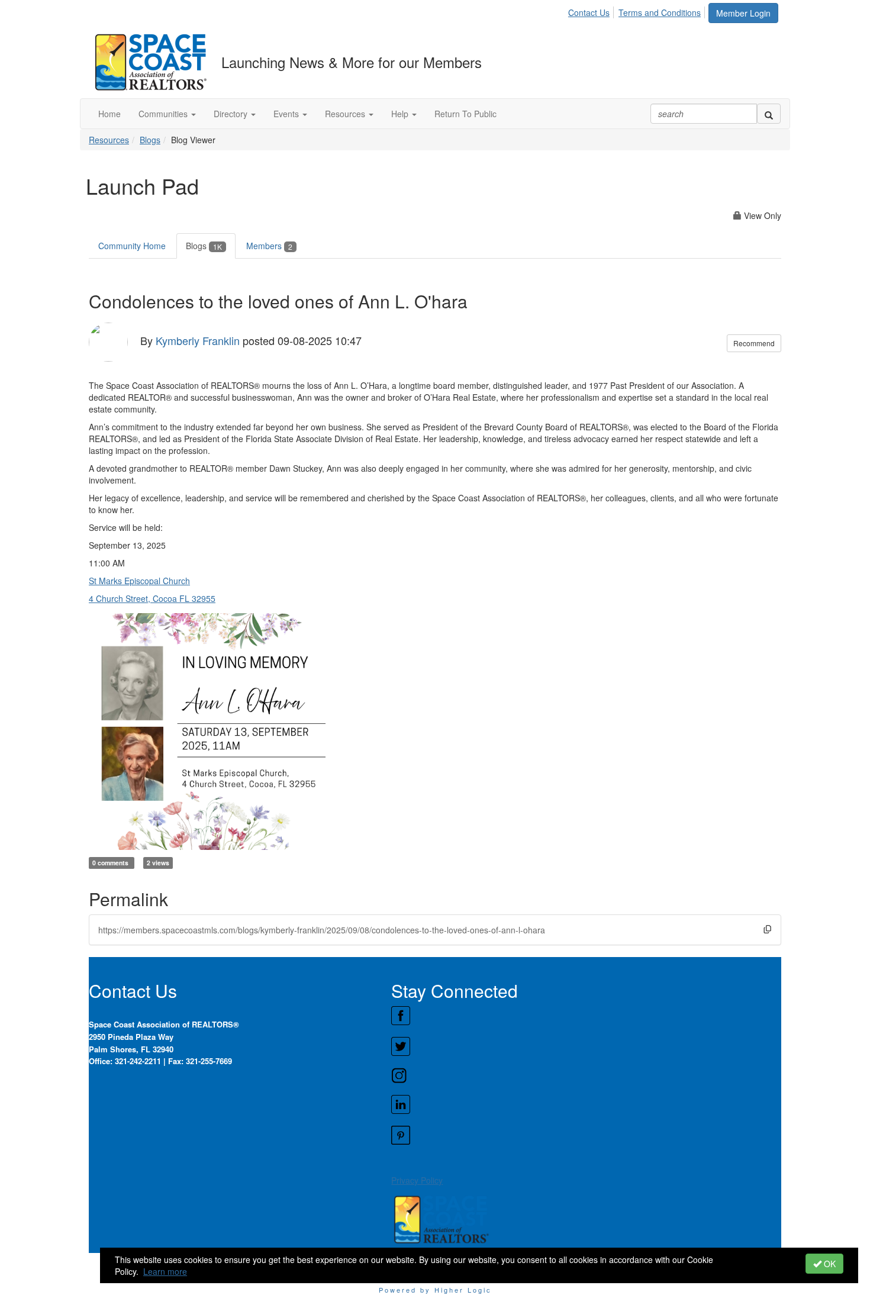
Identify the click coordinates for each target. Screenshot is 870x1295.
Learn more (165, 1271)
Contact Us (589, 12)
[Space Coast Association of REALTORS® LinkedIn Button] (586, 1104)
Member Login (743, 13)
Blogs (150, 140)
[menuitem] (592, 10)
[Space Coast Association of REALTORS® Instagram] (586, 1075)
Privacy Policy (417, 1180)
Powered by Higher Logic (435, 1289)
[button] (167, 113)
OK (828, 1264)
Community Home (132, 246)
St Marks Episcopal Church (139, 581)
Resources (109, 140)
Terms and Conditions (659, 12)
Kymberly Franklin (198, 340)
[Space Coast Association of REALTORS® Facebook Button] (586, 1015)
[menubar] (637, 10)
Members (269, 246)
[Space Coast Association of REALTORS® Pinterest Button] (586, 1135)
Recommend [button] (754, 343)
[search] (769, 114)
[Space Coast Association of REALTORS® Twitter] (586, 1046)
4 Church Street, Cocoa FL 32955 (152, 598)
